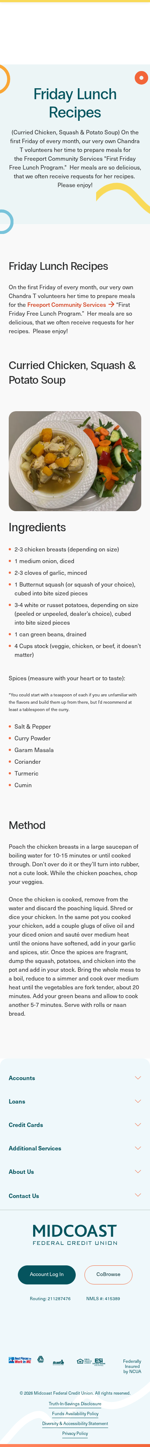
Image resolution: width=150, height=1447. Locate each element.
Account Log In (47, 1274)
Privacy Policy (75, 1433)
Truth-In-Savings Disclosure (75, 1403)
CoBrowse (108, 1274)
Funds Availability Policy (75, 1413)
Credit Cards (26, 1124)
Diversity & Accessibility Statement (75, 1423)
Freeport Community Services (66, 304)
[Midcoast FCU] (75, 1235)
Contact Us (24, 1195)
